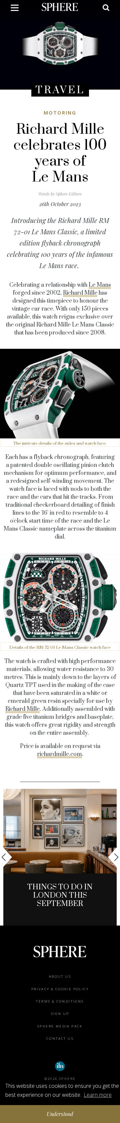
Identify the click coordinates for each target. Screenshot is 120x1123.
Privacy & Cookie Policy (60, 989)
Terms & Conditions (60, 1001)
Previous (6, 857)
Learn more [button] (98, 1094)
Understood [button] (60, 1113)
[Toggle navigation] (15, 9)
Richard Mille (80, 293)
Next (113, 857)
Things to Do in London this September (60, 895)
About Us (60, 976)
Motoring (60, 113)
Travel (60, 90)
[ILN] (60, 1066)
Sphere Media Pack (60, 1026)
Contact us (60, 1038)
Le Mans (100, 285)
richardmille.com (59, 754)
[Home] (60, 6)
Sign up (60, 1013)
